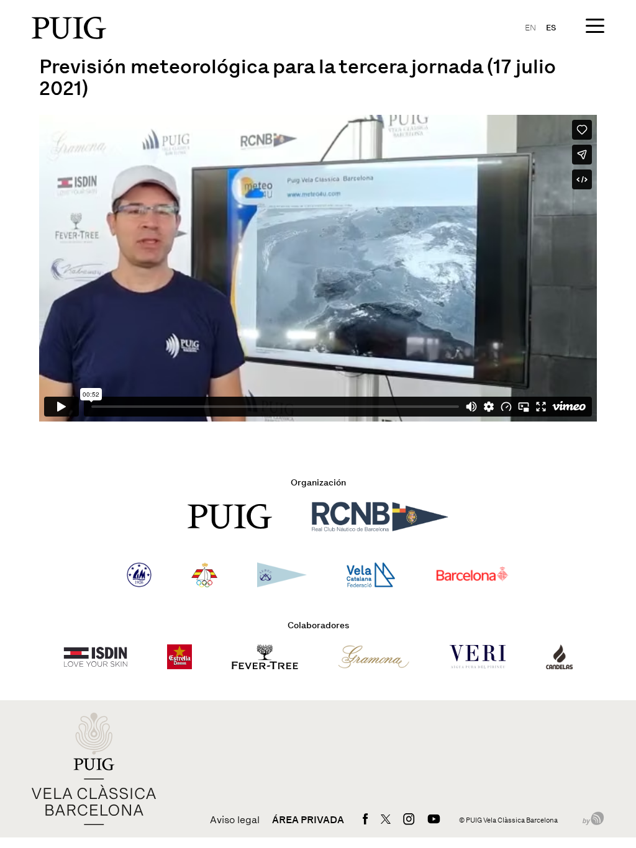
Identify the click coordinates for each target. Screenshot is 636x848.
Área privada (308, 820)
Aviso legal (235, 820)
